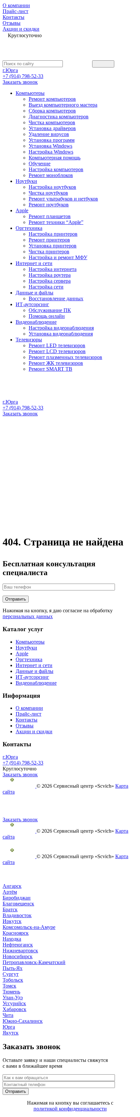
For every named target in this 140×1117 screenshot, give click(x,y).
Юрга (9, 1027)
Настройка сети (46, 287)
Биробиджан (17, 898)
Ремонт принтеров (49, 240)
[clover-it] (19, 786)
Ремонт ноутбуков (49, 204)
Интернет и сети (34, 263)
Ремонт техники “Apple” (56, 222)
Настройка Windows (51, 152)
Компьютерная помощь (54, 157)
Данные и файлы (34, 292)
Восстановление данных (56, 298)
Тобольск (13, 980)
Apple (22, 210)
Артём (10, 892)
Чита (8, 1015)
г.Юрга (10, 70)
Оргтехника (29, 228)
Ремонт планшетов (50, 216)
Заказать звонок (20, 82)
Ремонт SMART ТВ (50, 369)
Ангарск (12, 886)
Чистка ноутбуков (48, 193)
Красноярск (16, 933)
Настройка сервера (50, 281)
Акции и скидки (21, 29)
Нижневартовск (20, 950)
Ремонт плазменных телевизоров (65, 357)
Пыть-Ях (12, 968)
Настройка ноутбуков (52, 187)
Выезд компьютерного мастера (63, 105)
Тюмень (11, 991)
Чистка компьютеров (52, 122)
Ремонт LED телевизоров (57, 345)
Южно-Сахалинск (23, 1021)
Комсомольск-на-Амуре (29, 927)
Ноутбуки (26, 181)
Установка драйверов (52, 128)
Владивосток (17, 915)
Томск (9, 986)
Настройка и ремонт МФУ (58, 257)
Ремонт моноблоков (51, 175)
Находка (12, 939)
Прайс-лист (15, 11)
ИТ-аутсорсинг (32, 304)
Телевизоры (29, 339)
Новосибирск (18, 956)
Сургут (11, 974)
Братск (10, 909)
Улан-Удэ (13, 997)
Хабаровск (14, 1009)
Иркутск (12, 921)
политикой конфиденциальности (70, 1108)
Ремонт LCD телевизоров (57, 351)
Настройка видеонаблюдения (61, 328)
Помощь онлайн (47, 316)
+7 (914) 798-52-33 (23, 76)
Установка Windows (50, 146)
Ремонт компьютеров (52, 99)
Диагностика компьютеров (59, 116)
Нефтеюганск (18, 944)
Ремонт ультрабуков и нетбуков (63, 198)
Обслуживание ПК (50, 310)
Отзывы (12, 23)
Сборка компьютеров (52, 110)
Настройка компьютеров (56, 169)
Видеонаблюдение (36, 322)
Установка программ (52, 140)
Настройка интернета (53, 269)
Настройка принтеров (53, 234)
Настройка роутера (50, 275)
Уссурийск (14, 1003)
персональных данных (28, 616)
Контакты (13, 17)
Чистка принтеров (49, 251)
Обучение (39, 163)
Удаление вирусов (49, 134)
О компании (16, 5)
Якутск (11, 1032)
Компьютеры (30, 93)
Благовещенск (18, 903)
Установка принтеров (53, 245)
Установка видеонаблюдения (61, 333)
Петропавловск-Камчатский (34, 962)
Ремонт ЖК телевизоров (56, 363)
